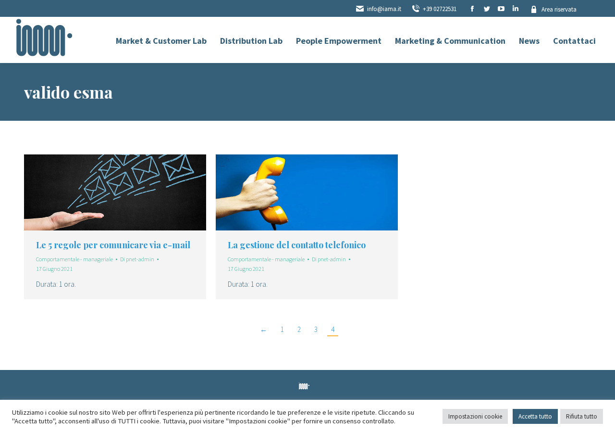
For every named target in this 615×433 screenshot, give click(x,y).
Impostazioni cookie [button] (475, 416)
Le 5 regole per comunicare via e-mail (113, 245)
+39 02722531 (439, 9)
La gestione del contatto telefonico (297, 245)
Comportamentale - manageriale (74, 259)
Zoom (102, 192)
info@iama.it (384, 9)
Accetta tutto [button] (535, 416)
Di (137, 259)
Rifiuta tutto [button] (581, 416)
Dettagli (128, 192)
